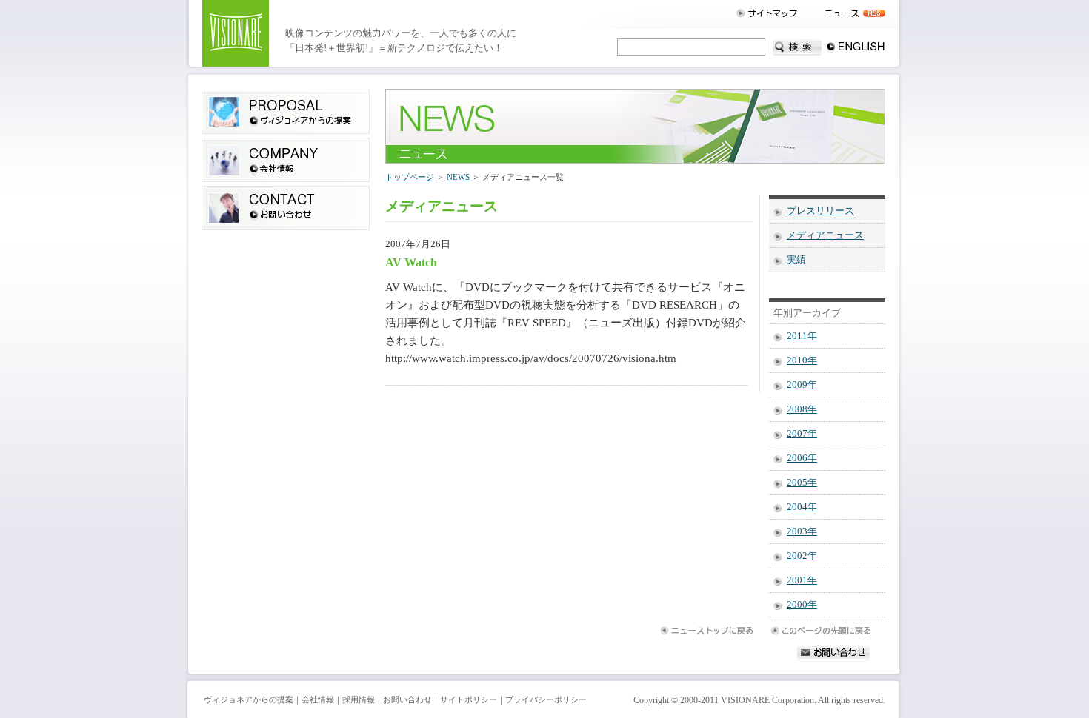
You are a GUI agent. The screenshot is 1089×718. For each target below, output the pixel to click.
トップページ (409, 176)
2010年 (802, 360)
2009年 (802, 385)
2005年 (802, 482)
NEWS (458, 176)
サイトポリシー (468, 700)
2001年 (802, 580)
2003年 (802, 531)
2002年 (802, 556)
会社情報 (318, 700)
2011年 (802, 336)
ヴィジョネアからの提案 (248, 700)
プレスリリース (820, 211)
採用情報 (358, 700)
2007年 (802, 434)
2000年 (802, 605)
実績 (796, 260)
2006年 (802, 458)
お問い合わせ (407, 700)
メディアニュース (825, 235)
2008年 (802, 409)
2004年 (802, 507)
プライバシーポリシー (546, 700)
